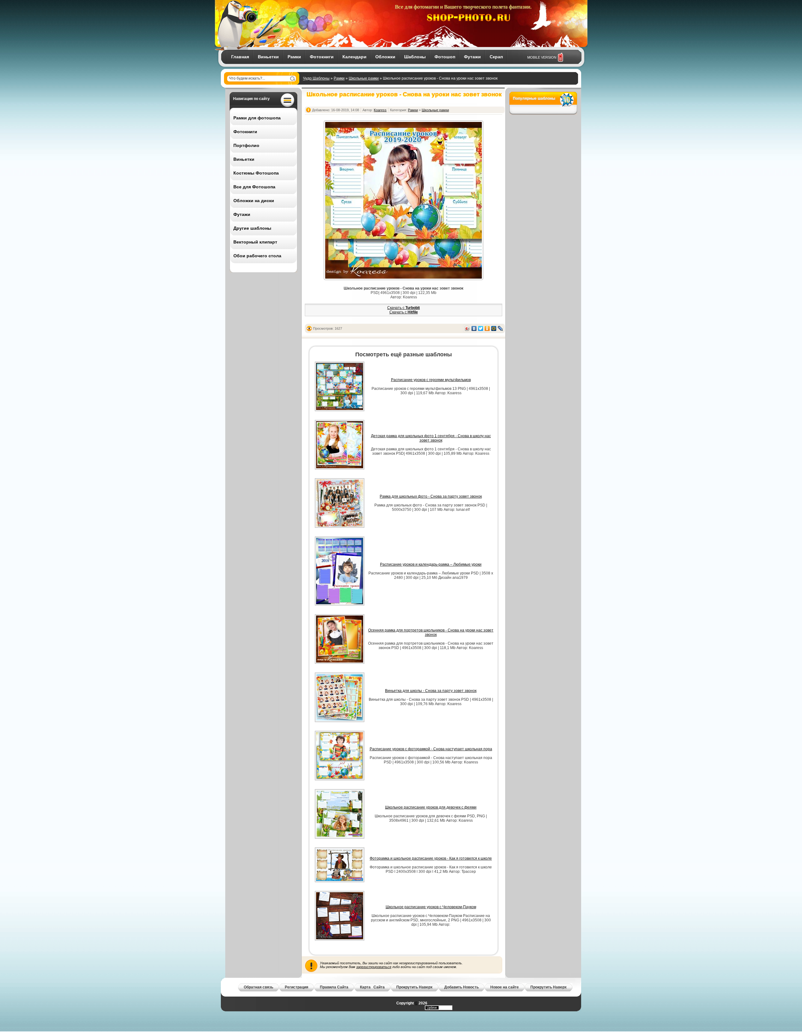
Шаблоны (415, 56)
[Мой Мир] (494, 328)
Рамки (294, 56)
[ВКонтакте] (474, 328)
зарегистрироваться (373, 967)
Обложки (385, 56)
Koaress (380, 110)
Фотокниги (322, 56)
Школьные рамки (364, 78)
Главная (240, 56)
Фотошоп (445, 56)
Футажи (472, 56)
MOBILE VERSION (541, 57)
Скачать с (403, 308)
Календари (354, 56)
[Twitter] (480, 328)
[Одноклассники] (487, 328)
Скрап (496, 56)
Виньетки (268, 56)
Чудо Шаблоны (316, 78)
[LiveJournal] (500, 328)
